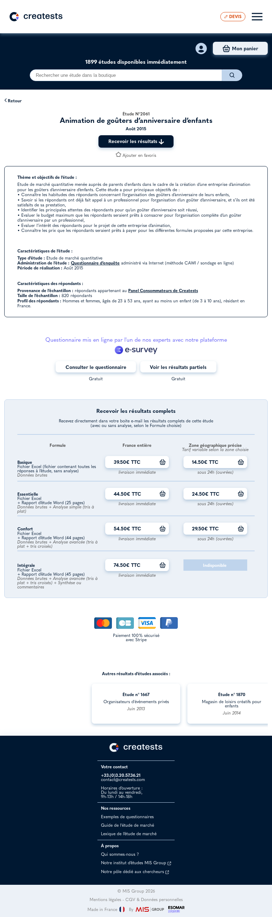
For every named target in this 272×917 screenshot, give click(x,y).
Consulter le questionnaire (96, 367)
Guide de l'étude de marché (127, 825)
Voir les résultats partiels (178, 367)
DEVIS (235, 16)
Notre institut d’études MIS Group (134, 862)
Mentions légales (105, 899)
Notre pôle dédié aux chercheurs (133, 871)
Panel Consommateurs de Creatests (163, 290)
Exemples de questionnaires (127, 816)
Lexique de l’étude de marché (129, 833)
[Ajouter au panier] (162, 462)
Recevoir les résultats (133, 141)
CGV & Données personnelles (154, 899)
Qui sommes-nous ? (120, 854)
